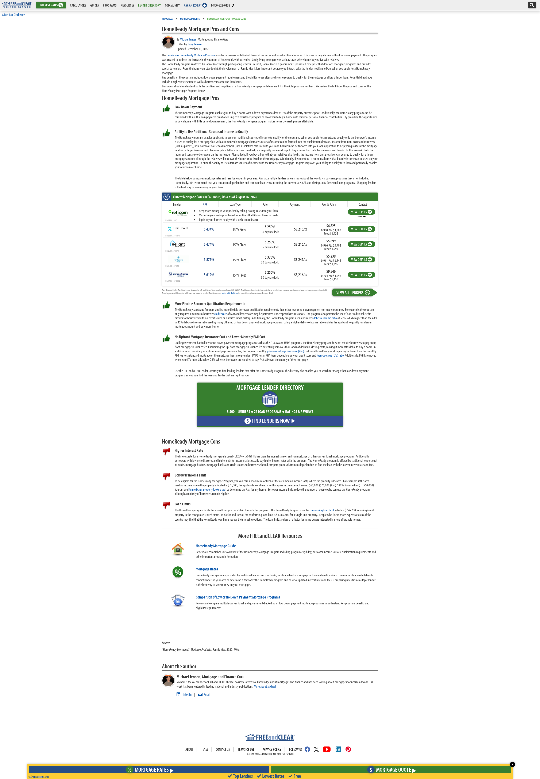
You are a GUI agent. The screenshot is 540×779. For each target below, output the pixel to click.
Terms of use (246, 749)
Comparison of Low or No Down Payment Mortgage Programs (238, 597)
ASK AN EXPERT (192, 5)
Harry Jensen (195, 44)
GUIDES (94, 5)
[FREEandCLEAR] (270, 738)
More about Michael (265, 686)
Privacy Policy (271, 749)
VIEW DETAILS (359, 211)
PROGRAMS (109, 5)
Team (204, 749)
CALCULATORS (78, 5)
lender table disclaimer (230, 293)
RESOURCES (127, 5)
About (189, 749)
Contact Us (223, 749)
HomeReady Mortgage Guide (216, 545)
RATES (50, 5)
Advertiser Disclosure (13, 14)
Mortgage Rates (207, 568)
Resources (167, 18)
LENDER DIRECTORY (149, 5)
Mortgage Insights (190, 18)
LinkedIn (187, 694)
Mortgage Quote (390, 769)
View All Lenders (352, 292)
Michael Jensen (188, 39)
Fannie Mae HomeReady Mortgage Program (191, 55)
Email (207, 694)
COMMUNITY (172, 5)
